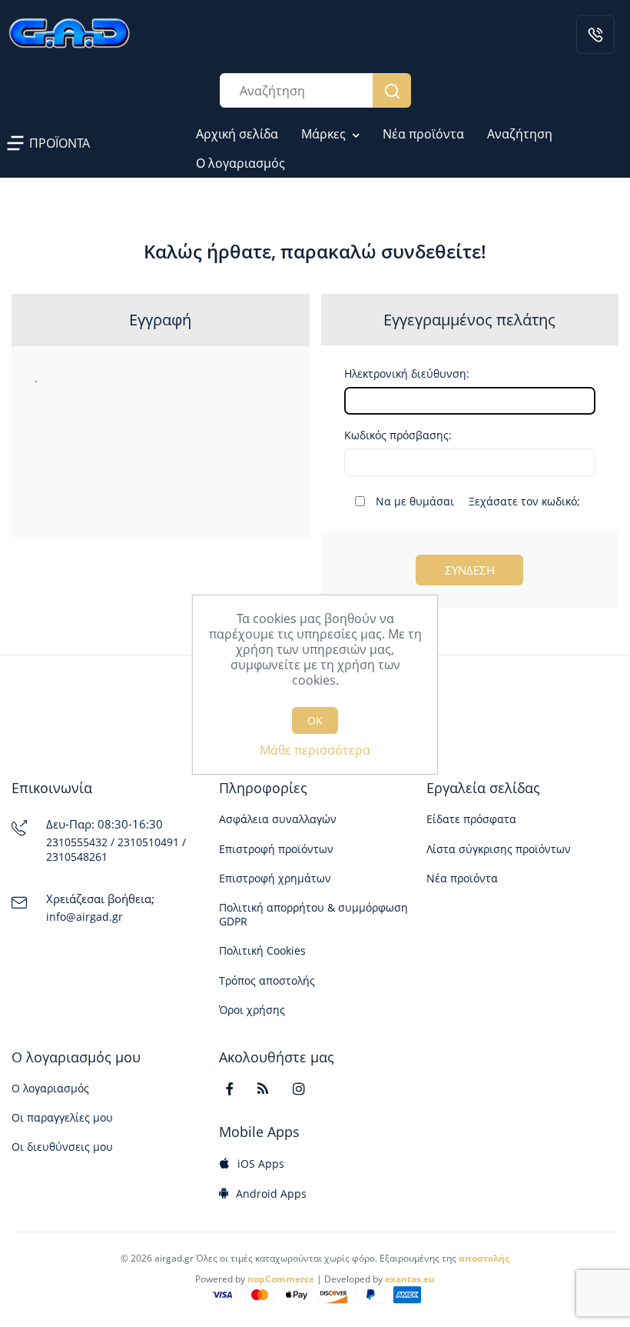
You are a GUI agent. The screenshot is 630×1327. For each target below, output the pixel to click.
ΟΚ (315, 720)
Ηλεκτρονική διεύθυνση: (406, 373)
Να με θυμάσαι (415, 501)
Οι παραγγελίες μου (62, 1118)
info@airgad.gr (84, 917)
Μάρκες (325, 133)
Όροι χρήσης (252, 1010)
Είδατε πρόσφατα (471, 819)
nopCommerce (280, 1278)
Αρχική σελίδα (237, 133)
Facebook (236, 1088)
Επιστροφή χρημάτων (275, 878)
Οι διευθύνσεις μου (62, 1147)
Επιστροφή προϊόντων (276, 849)
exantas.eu (410, 1278)
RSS (270, 1088)
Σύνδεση (470, 570)
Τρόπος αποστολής (267, 981)
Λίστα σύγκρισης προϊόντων (498, 849)
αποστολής (484, 1258)
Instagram (305, 1088)
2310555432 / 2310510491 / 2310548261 (116, 849)
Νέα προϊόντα (423, 133)
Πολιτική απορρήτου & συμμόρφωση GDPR (313, 915)
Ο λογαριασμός (240, 163)
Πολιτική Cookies (262, 951)
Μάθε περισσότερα (315, 750)
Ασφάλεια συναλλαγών (278, 819)
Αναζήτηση (392, 90)
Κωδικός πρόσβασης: (398, 435)
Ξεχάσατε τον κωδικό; (524, 501)
